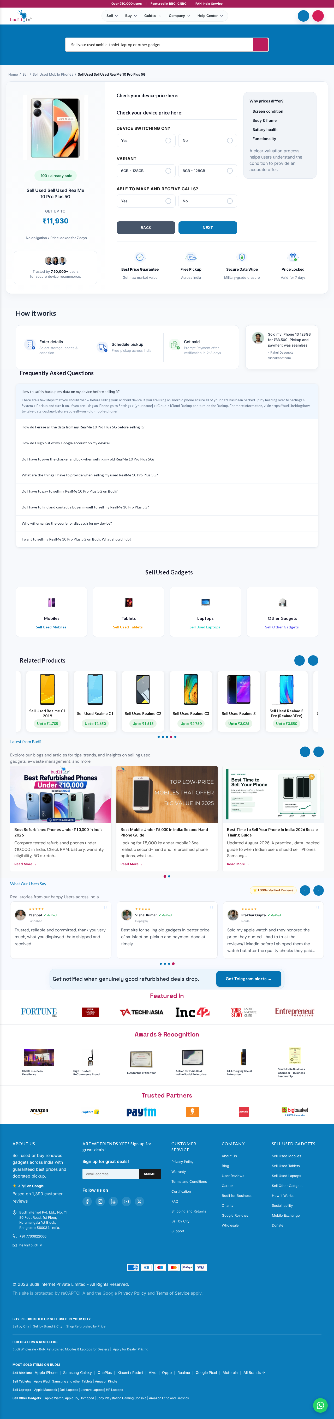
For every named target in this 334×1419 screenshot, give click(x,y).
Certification (181, 1191)
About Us (229, 1156)
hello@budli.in (30, 1245)
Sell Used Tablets (286, 1166)
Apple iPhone (46, 1372)
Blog (225, 1166)
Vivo (152, 1372)
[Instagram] (100, 1201)
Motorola (230, 1372)
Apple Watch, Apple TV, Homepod (69, 1398)
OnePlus (105, 1372)
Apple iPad (42, 1381)
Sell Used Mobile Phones (53, 74)
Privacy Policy (182, 1162)
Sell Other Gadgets (287, 1186)
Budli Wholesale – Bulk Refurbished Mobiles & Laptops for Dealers (61, 1349)
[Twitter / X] (139, 1201)
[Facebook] (87, 1201)
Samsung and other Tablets (72, 1381)
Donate (277, 1225)
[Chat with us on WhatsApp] (320, 1405)
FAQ (174, 1201)
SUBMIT (150, 1174)
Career (227, 1186)
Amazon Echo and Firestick (169, 1398)
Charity (227, 1205)
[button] (299, 660)
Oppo (167, 1372)
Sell (25, 74)
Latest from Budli (25, 741)
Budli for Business (237, 1195)
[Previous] (305, 752)
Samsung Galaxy (77, 1372)
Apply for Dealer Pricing (130, 1349)
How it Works (283, 1195)
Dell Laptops (69, 1390)
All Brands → (254, 1372)
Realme (183, 1372)
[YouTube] (126, 1201)
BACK (146, 228)
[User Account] (318, 16)
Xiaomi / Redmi (130, 1372)
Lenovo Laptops (92, 1390)
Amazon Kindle (106, 1381)
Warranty (178, 1171)
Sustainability (282, 1205)
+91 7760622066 (32, 1236)
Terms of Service (172, 1293)
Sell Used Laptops (286, 1176)
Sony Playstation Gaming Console (121, 1398)
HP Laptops (114, 1390)
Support (177, 1231)
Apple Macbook (45, 1390)
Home (13, 74)
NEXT (208, 228)
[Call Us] (303, 16)
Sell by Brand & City (47, 1326)
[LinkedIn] (113, 1201)
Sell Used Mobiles (286, 1156)
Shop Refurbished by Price (85, 1326)
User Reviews (233, 1176)
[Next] (318, 752)
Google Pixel (206, 1372)
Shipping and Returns (188, 1211)
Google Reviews (235, 1215)
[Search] (260, 44)
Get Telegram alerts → (249, 978)
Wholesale (230, 1225)
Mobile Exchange (286, 1215)
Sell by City (180, 1221)
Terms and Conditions (189, 1181)
